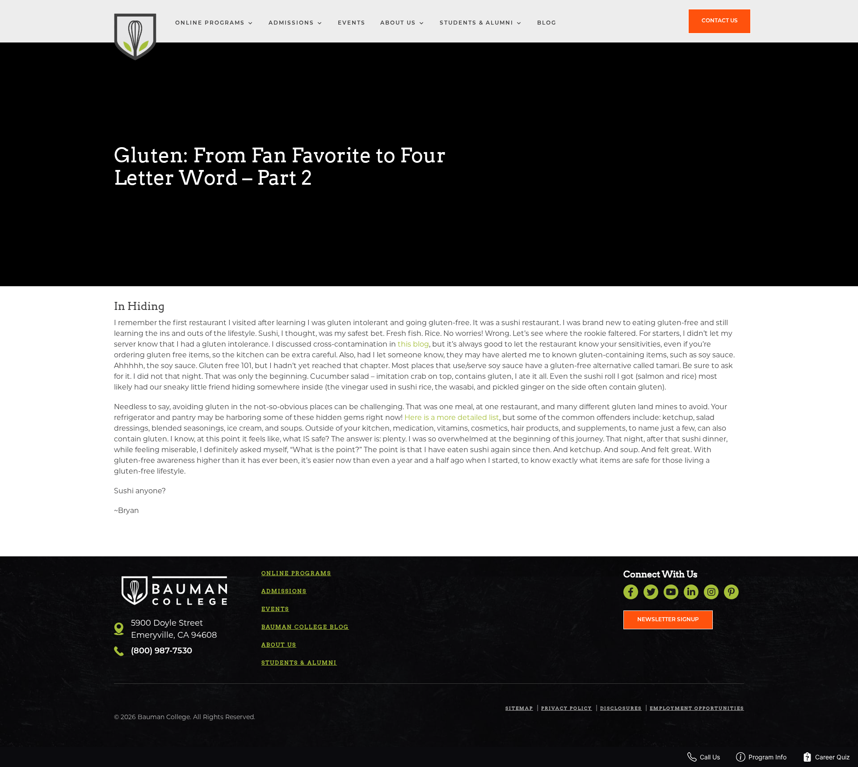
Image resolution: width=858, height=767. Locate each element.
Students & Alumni (476, 23)
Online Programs (210, 23)
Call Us (710, 757)
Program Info (767, 757)
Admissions (291, 23)
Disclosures (621, 708)
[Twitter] (651, 592)
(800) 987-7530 (161, 652)
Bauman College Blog (305, 626)
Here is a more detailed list (451, 417)
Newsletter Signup (668, 620)
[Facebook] (630, 592)
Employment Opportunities (697, 708)
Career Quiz (832, 757)
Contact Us (720, 21)
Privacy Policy (566, 708)
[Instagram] (711, 592)
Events (352, 23)
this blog (413, 344)
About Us (398, 23)
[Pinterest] (731, 592)
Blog (546, 23)
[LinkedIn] (691, 592)
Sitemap (519, 708)
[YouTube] (671, 592)
